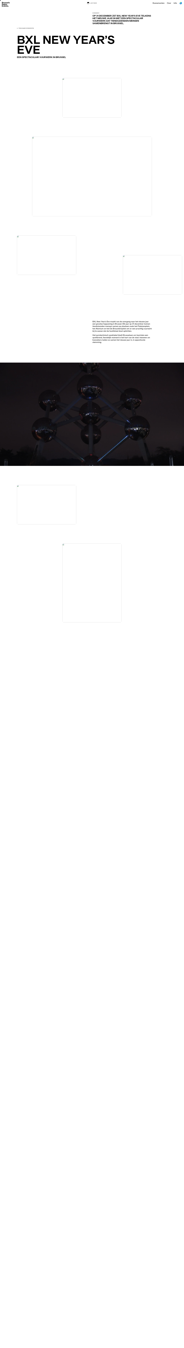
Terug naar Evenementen (26, 28)
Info (175, 3)
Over (169, 3)
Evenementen (158, 3)
